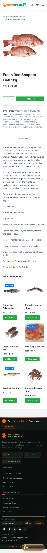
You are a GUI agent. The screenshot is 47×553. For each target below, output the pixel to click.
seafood (40, 127)
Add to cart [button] (33, 317)
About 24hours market (12, 473)
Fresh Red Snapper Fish (24, 117)
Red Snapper (22, 124)
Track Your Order (10, 503)
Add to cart (30, 99)
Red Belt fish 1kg (11, 388)
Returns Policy (9, 482)
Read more (10, 317)
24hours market (16, 114)
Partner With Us (9, 487)
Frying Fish (17, 119)
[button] (33, 547)
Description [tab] (23, 138)
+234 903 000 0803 (9, 540)
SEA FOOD (37, 111)
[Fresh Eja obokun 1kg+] (34, 291)
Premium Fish (9, 124)
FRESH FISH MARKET (23, 111)
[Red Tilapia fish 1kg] (34, 332)
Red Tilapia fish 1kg (34, 347)
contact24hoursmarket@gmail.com (15, 538)
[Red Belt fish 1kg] (12, 374)
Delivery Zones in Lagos (12, 478)
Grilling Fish (30, 119)
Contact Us (7, 512)
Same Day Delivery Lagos (23, 127)
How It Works (8, 498)
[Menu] (43, 5)
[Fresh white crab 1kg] (34, 374)
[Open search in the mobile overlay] (32, 5)
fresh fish (30, 114)
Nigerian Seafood (11, 122)
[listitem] (4, 529)
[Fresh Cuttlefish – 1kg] (12, 332)
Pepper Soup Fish (28, 122)
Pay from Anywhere (11, 507)
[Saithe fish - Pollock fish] (12, 291)
